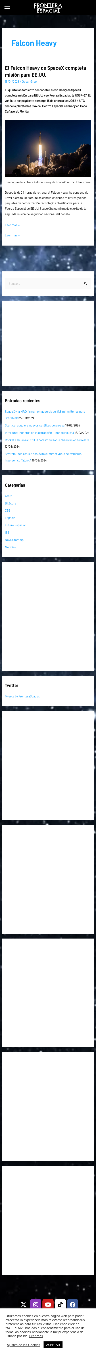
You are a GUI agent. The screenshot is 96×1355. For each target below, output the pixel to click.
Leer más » (12, 225)
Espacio (10, 517)
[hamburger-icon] (7, 7)
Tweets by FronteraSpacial (22, 696)
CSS (7, 510)
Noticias (10, 547)
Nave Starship (14, 539)
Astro (8, 496)
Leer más (36, 1336)
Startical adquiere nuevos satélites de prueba (35, 425)
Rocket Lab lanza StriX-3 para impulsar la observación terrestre (47, 440)
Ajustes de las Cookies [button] (23, 1345)
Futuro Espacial (15, 525)
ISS (7, 532)
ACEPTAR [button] (53, 1345)
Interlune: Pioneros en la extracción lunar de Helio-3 (39, 432)
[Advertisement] (48, 343)
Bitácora (10, 503)
